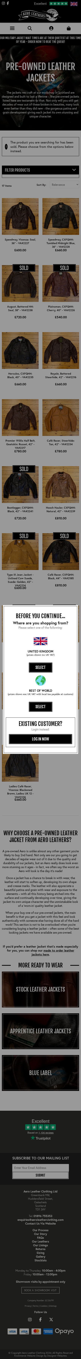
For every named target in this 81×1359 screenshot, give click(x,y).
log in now (40, 739)
